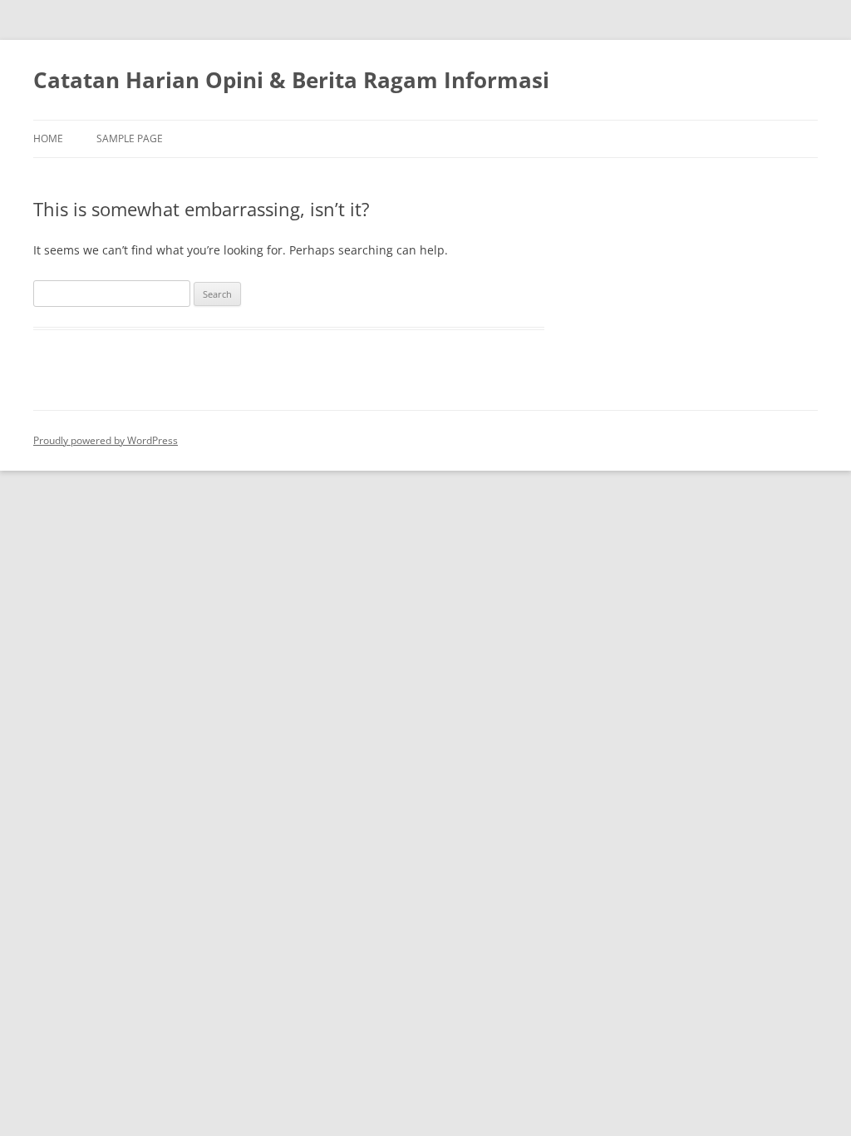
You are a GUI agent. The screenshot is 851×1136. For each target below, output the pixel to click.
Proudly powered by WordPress (105, 440)
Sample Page (129, 138)
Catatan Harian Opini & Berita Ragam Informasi (291, 80)
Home (48, 138)
